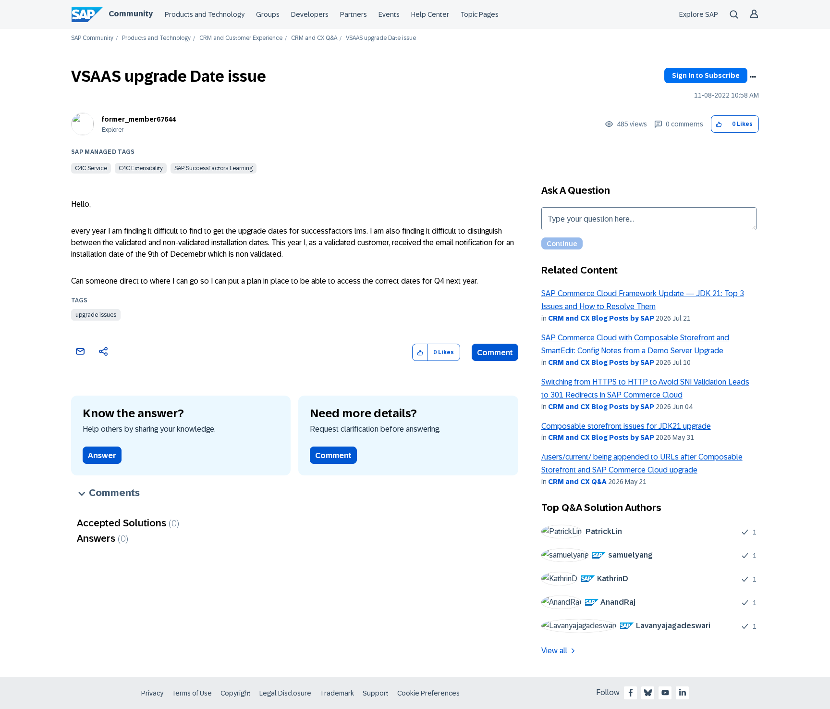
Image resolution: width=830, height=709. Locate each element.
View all (554, 651)
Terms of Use (192, 693)
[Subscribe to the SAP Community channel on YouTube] (665, 693)
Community (131, 14)
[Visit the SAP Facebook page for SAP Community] (631, 693)
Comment (495, 352)
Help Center (430, 14)
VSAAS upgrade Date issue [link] (381, 38)
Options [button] (753, 77)
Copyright (235, 693)
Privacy (152, 693)
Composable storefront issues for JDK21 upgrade (626, 426)
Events (389, 14)
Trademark (337, 693)
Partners (353, 14)
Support (376, 693)
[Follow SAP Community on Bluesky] (648, 693)
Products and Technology (204, 14)
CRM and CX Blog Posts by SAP (601, 318)
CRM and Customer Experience (240, 38)
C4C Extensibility (141, 168)
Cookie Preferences (428, 693)
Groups (268, 14)
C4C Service (91, 168)
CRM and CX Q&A (314, 38)
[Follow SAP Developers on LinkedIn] (682, 693)
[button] (718, 124)
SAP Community (92, 38)
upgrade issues (95, 314)
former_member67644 (139, 119)
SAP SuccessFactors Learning (213, 168)
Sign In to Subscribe (706, 75)
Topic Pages (480, 14)
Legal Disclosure (285, 693)
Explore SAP (698, 14)
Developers (310, 14)
